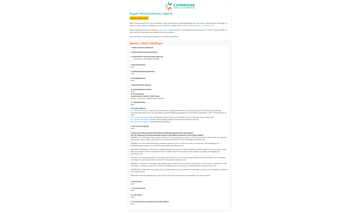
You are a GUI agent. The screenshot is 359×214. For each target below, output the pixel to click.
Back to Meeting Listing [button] (139, 18)
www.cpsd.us (164, 30)
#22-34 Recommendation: (140, 119)
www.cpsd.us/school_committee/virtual (200, 25)
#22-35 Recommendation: (140, 122)
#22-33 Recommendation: (140, 117)
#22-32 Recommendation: (140, 110)
